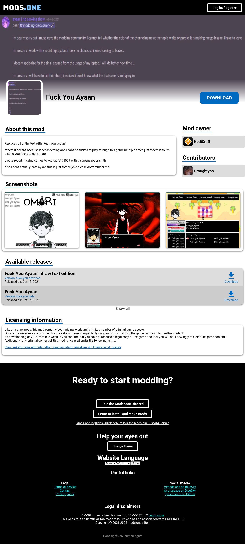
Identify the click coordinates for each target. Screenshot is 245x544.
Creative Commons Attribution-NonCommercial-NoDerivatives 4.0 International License (63, 347)
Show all (122, 308)
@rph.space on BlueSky (180, 490)
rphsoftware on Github (180, 494)
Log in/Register (225, 8)
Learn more (156, 515)
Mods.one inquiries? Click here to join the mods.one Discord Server (122, 423)
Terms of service (65, 487)
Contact (65, 490)
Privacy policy (65, 494)
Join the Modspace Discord (123, 404)
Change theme (123, 446)
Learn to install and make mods (122, 414)
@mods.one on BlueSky (180, 487)
